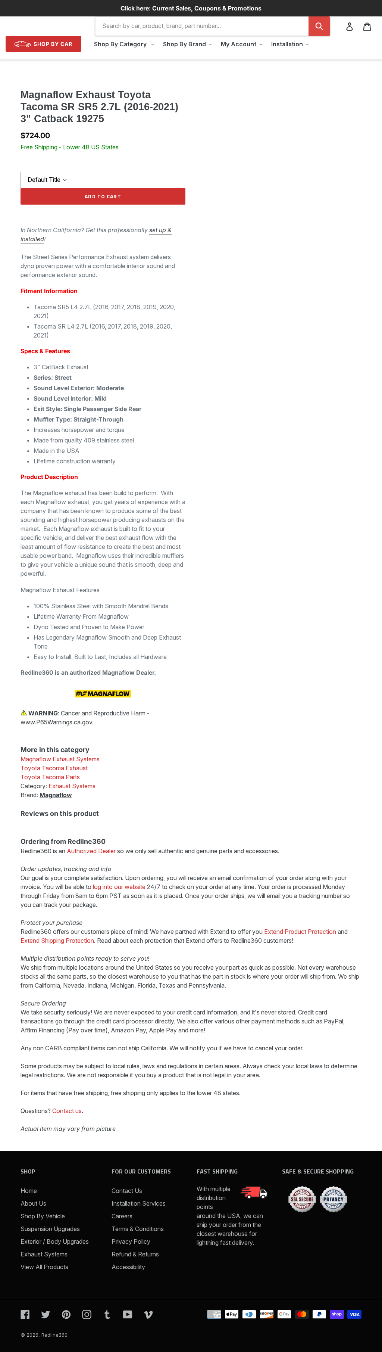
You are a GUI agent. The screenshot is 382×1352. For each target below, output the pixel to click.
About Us (33, 1203)
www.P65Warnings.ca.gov (56, 722)
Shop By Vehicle (43, 1216)
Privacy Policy (131, 1241)
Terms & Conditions (138, 1229)
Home (29, 1190)
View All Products (44, 1267)
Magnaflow (56, 795)
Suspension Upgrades (50, 1229)
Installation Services (139, 1203)
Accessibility (128, 1267)
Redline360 (54, 1335)
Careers (122, 1216)
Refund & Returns (135, 1254)
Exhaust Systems (44, 1254)
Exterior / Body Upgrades (55, 1241)
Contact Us (127, 1190)
